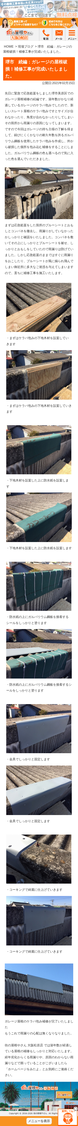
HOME (9, 46)
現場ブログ (25, 46)
